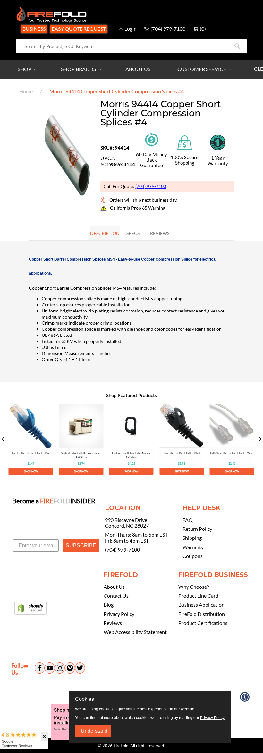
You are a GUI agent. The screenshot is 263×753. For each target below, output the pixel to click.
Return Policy (197, 529)
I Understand (92, 730)
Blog (109, 605)
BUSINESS (34, 29)
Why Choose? (193, 587)
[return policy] (151, 139)
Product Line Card (198, 596)
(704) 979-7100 (150, 186)
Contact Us (116, 596)
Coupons (192, 556)
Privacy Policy (119, 614)
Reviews (113, 623)
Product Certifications (202, 623)
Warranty (193, 547)
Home (26, 91)
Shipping (192, 538)
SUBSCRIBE (81, 545)
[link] (31, 439)
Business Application (201, 605)
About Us (137, 69)
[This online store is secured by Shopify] (30, 608)
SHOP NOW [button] (31, 471)
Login (130, 29)
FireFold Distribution (201, 614)
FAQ (187, 520)
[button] (3, 439)
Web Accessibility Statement (135, 632)
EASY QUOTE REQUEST (79, 29)
